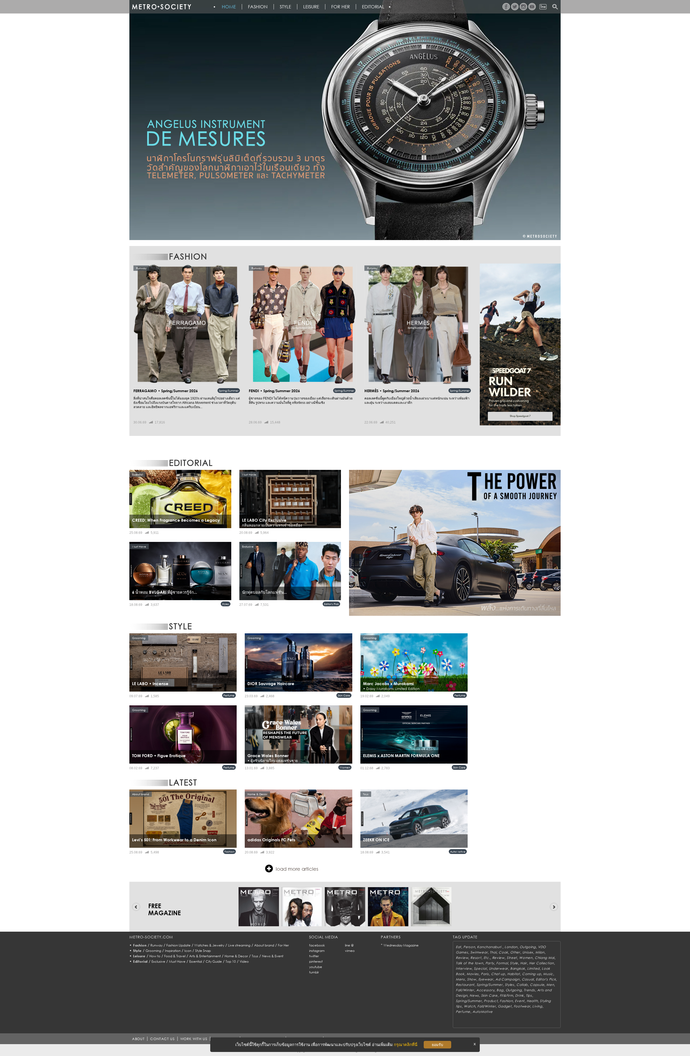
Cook (503, 952)
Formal (502, 963)
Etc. (487, 958)
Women (345, 767)
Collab (522, 985)
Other (515, 952)
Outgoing (528, 947)
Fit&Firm (506, 995)
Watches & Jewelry (209, 945)
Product (491, 1001)
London (511, 947)
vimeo (350, 951)
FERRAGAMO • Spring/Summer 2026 (165, 390)
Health (532, 1001)
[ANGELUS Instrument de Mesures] (345, 120)
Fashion (258, 6)
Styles (225, 604)
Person (469, 947)
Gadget (504, 1006)
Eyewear (485, 979)
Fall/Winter (465, 990)
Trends (529, 990)
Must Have (177, 961)
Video (244, 961)
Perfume (228, 695)
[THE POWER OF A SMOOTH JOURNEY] (455, 543)
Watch (469, 1006)
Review (462, 958)
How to (154, 956)
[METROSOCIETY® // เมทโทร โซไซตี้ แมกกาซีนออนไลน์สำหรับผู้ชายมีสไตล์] (161, 6)
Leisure (311, 6)
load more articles (297, 869)
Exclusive (158, 961)
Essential (195, 961)
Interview (464, 968)
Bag (499, 990)
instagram (317, 951)
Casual (528, 979)
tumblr (314, 972)
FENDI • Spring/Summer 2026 (274, 390)
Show (471, 979)
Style (285, 6)
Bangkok (517, 968)
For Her (283, 945)
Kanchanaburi (489, 947)
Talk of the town (469, 963)
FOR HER (340, 6)
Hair (523, 963)
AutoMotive (457, 851)
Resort (475, 958)
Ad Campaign (507, 979)
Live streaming (239, 945)
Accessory (485, 990)
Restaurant (465, 985)
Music (548, 974)
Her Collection (541, 963)
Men (550, 985)
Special (480, 968)
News (474, 995)
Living (537, 1006)
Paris (485, 974)
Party (489, 963)
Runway (156, 945)
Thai (493, 952)
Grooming (153, 951)
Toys (255, 956)
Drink (519, 995)
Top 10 (231, 961)
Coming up (531, 974)
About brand (264, 945)
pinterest (316, 961)
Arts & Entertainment (205, 956)
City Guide (214, 961)
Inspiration (173, 951)
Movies (473, 974)
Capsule (537, 985)
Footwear (522, 1006)
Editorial (373, 6)
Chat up (498, 974)
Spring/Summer (229, 390)
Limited (533, 968)
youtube (315, 967)
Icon (187, 951)
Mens (460, 979)
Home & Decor (236, 956)
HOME (229, 6)
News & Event (272, 956)
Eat (458, 947)
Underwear (498, 968)
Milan (539, 952)
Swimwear (479, 952)
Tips (529, 995)
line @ (349, 945)
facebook (317, 945)
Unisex (527, 952)
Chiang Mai (544, 958)
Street (512, 958)
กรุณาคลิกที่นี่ (405, 1044)
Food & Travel (174, 956)
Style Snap (203, 951)
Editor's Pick (331, 604)
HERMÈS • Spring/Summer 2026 (391, 390)
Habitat (513, 974)
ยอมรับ (437, 1045)
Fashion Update (178, 945)
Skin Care (344, 695)
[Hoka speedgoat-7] (520, 344)
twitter (314, 956)
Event (520, 1001)
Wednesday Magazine (401, 945)
